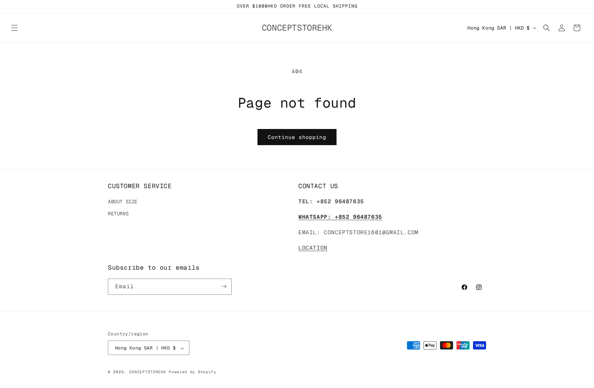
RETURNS (118, 214)
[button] (14, 27)
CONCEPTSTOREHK (147, 372)
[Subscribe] (223, 286)
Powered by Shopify (193, 372)
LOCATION (313, 247)
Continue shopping (297, 137)
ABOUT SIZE (123, 202)
